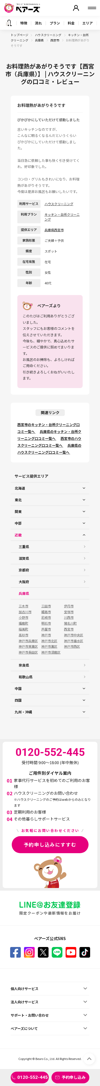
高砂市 (23, 635)
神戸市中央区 (73, 635)
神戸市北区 (49, 641)
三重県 (24, 546)
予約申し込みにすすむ (50, 844)
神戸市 (46, 635)
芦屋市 (46, 629)
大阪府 (24, 581)
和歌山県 (26, 676)
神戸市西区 (72, 646)
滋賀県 (24, 558)
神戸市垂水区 (73, 641)
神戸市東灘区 (28, 646)
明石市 (46, 623)
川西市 (69, 617)
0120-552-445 (32, 1077)
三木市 (23, 606)
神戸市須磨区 (51, 652)
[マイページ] (76, 8)
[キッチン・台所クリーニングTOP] (8, 23)
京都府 (24, 570)
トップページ (19, 35)
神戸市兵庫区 (28, 641)
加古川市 (25, 612)
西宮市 (55, 40)
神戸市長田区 (28, 652)
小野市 (23, 617)
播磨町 (23, 623)
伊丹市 (69, 606)
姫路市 (46, 612)
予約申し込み (74, 1077)
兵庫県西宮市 (54, 230)
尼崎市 (46, 617)
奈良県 (24, 665)
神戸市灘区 (49, 646)
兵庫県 (39, 40)
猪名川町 (70, 623)
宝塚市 (69, 612)
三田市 (46, 606)
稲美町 (23, 629)
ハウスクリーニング (48, 35)
